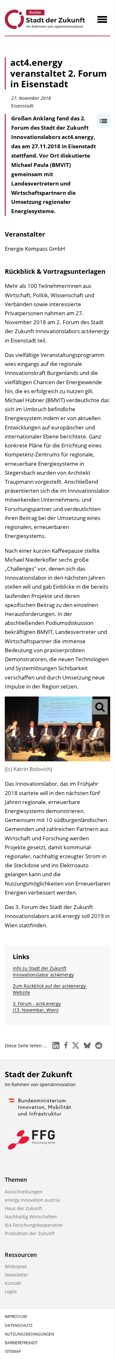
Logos (11, 1291)
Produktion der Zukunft (30, 1233)
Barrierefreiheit (21, 1343)
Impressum (16, 1316)
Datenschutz (19, 1325)
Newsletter (16, 1275)
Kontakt (13, 1283)
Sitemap (13, 1351)
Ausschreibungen (23, 1192)
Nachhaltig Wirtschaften (31, 1217)
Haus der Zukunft (23, 1208)
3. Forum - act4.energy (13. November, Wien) (37, 1006)
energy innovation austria (32, 1200)
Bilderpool (16, 1266)
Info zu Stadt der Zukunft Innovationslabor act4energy (43, 971)
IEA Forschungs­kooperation (34, 1225)
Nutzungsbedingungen (29, 1334)
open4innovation (58, 1084)
